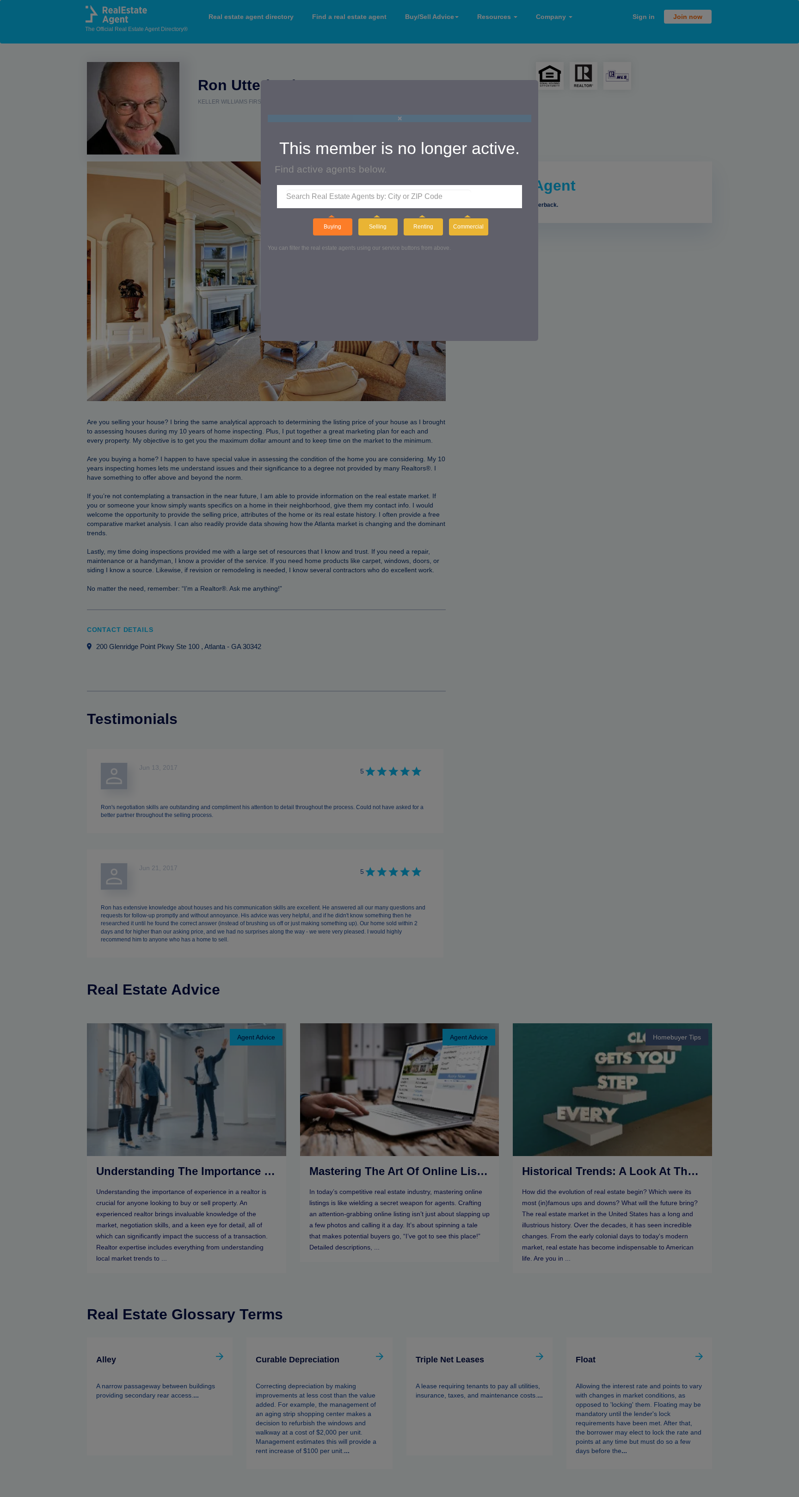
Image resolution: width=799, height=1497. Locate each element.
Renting (423, 226)
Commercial (468, 226)
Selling (378, 226)
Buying (332, 226)
